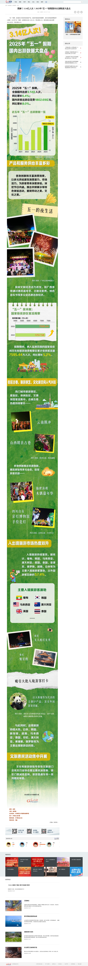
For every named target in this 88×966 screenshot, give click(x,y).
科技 (38, 1)
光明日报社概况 (39, 964)
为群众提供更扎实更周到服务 (71, 61)
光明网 (41, 12)
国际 (20, 1)
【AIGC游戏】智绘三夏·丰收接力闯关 (19, 885)
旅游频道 (10, 5)
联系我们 (60, 964)
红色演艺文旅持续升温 (30, 947)
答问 (75, 58)
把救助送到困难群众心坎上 (71, 62)
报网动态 (54, 964)
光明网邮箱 (73, 964)
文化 (33, 1)
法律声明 (66, 964)
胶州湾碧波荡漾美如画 (30, 916)
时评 (25, 1)
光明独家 (14, 5)
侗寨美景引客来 (28, 932)
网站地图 (79, 964)
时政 (16, 1)
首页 (6, 5)
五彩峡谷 (26, 900)
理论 (29, 1)
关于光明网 (47, 964)
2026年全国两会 (10, 869)
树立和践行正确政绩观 (76, 859)
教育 (42, 1)
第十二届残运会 (62, 869)
